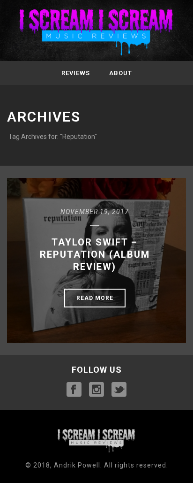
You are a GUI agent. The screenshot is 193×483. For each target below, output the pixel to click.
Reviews (75, 73)
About (120, 73)
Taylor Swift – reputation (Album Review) (95, 254)
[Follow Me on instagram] (96, 390)
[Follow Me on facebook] (74, 390)
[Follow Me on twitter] (118, 390)
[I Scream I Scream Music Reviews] (96, 33)
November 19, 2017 (94, 211)
